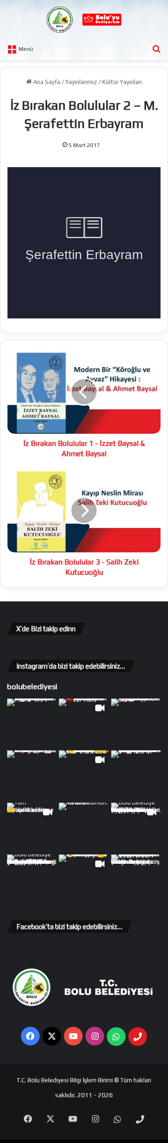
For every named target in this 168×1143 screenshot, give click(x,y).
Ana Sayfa (46, 81)
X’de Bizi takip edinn (46, 629)
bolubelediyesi (32, 686)
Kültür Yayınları (122, 81)
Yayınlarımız (81, 81)
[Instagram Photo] (32, 723)
